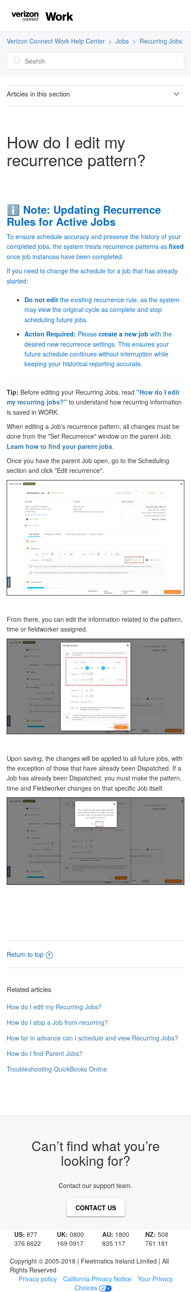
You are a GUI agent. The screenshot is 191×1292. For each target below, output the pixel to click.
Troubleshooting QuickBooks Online (57, 1068)
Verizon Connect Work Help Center (56, 40)
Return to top (25, 954)
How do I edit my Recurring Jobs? (54, 1006)
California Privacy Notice (97, 1278)
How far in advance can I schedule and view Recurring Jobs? (92, 1037)
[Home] (42, 14)
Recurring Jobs (160, 40)
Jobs (122, 40)
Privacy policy (38, 1278)
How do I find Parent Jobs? (45, 1053)
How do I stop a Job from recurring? (57, 1022)
